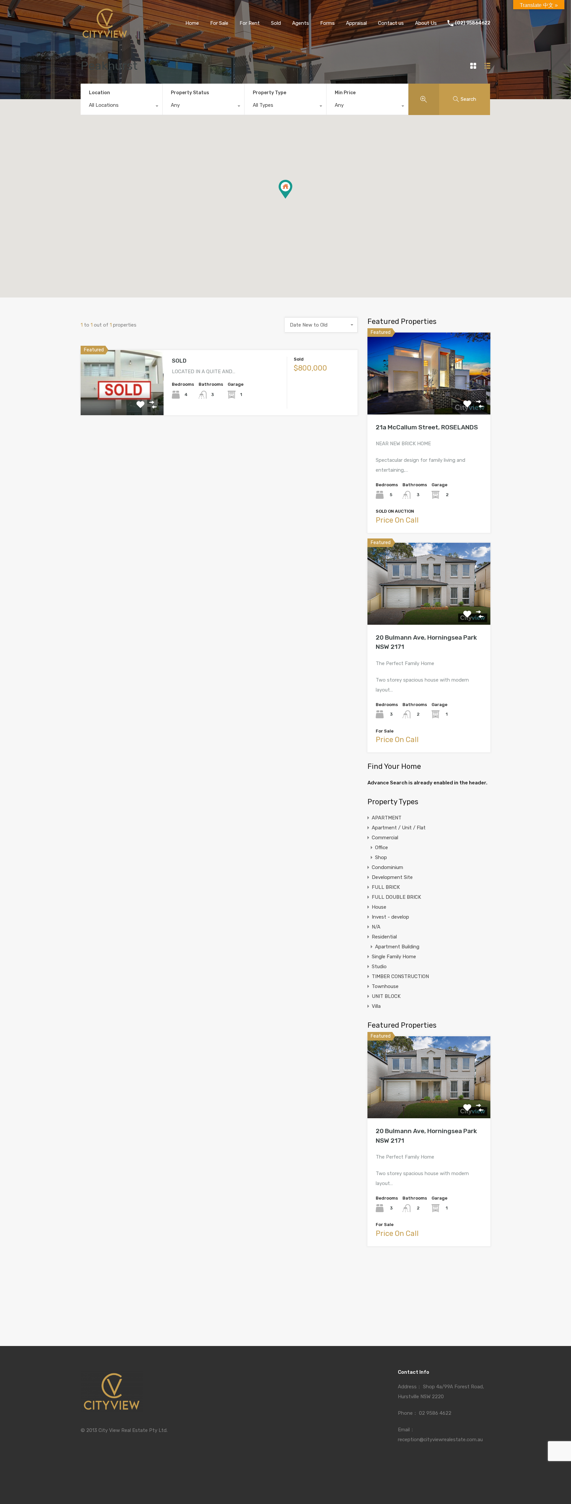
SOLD (179, 360)
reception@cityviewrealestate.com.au (440, 1440)
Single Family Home (394, 957)
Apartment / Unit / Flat (399, 828)
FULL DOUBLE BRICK (396, 897)
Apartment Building (397, 947)
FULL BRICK (386, 887)
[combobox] (121, 107)
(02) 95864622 (472, 23)
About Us (426, 23)
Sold (276, 23)
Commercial (385, 838)
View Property (122, 402)
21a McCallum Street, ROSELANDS (427, 427)
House (379, 907)
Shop (381, 857)
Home (192, 23)
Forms (327, 23)
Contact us (391, 23)
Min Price (345, 93)
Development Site (392, 877)
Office (381, 848)
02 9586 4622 (435, 1413)
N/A (376, 927)
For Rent (250, 23)
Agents (300, 23)
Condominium (387, 867)
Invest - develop (390, 917)
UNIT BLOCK (386, 996)
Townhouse (385, 986)
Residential (384, 937)
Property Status (190, 93)
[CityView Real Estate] (105, 37)
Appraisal (356, 23)
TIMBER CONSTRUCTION (400, 976)
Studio (379, 967)
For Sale (219, 23)
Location (99, 93)
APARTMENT (386, 818)
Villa (376, 1006)
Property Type (269, 93)
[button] (292, 198)
